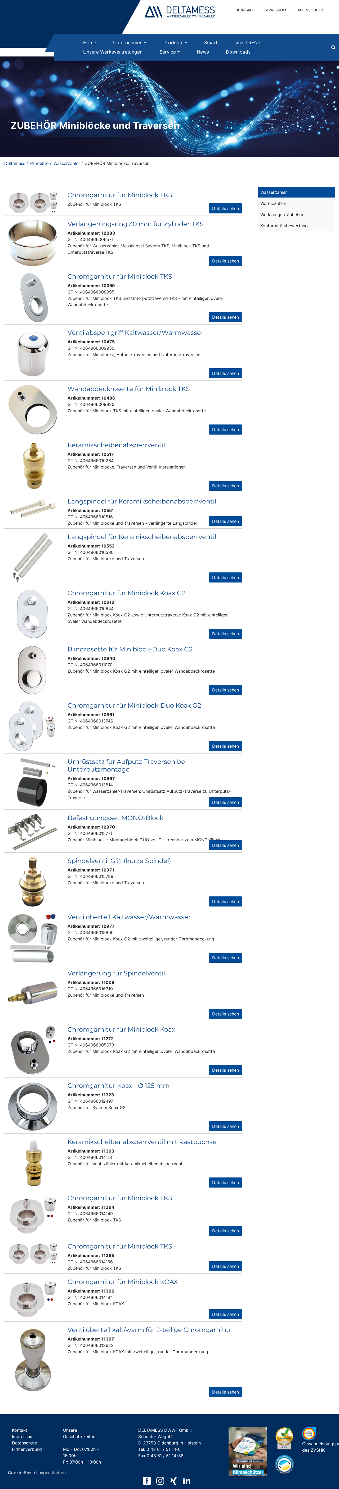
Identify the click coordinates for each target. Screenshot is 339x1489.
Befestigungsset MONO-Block (115, 818)
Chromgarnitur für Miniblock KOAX (123, 1282)
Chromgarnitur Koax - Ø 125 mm (119, 1085)
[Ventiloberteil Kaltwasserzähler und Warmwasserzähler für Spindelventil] (32, 937)
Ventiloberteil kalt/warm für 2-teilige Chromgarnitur (149, 1330)
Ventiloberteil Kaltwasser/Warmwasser (129, 917)
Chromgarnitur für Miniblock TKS (120, 195)
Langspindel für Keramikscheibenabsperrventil (142, 501)
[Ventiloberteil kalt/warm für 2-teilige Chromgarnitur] (32, 1361)
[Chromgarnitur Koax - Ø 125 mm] (32, 1106)
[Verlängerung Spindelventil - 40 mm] (32, 993)
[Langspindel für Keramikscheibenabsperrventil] (32, 557)
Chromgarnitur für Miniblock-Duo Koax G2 (134, 705)
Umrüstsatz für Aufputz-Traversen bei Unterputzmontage (127, 765)
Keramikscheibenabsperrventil (116, 445)
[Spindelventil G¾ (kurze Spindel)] (32, 881)
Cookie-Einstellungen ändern (37, 1472)
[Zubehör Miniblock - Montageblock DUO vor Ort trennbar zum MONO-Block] (32, 831)
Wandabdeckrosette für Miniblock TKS (129, 389)
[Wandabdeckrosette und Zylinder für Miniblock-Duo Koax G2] (32, 613)
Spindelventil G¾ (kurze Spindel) (119, 861)
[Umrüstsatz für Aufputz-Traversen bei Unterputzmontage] (32, 782)
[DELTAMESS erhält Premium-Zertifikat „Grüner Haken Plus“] (284, 1438)
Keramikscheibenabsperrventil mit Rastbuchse (142, 1142)
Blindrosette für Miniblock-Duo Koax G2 (130, 649)
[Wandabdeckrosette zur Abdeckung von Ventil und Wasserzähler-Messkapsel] (32, 409)
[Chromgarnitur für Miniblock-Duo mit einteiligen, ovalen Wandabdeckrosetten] (32, 726)
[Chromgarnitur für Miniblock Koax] (32, 1050)
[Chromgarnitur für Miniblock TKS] (32, 201)
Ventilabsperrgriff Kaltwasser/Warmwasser (136, 332)
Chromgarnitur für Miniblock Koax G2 (127, 593)
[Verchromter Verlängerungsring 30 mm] (32, 242)
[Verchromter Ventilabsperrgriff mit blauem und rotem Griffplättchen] (32, 353)
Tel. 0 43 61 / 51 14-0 (159, 1449)
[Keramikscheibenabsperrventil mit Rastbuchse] (32, 1162)
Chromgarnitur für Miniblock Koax (121, 1029)
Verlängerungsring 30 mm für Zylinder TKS (136, 224)
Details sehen (225, 208)
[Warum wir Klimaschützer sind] (248, 1453)
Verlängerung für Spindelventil (116, 973)
